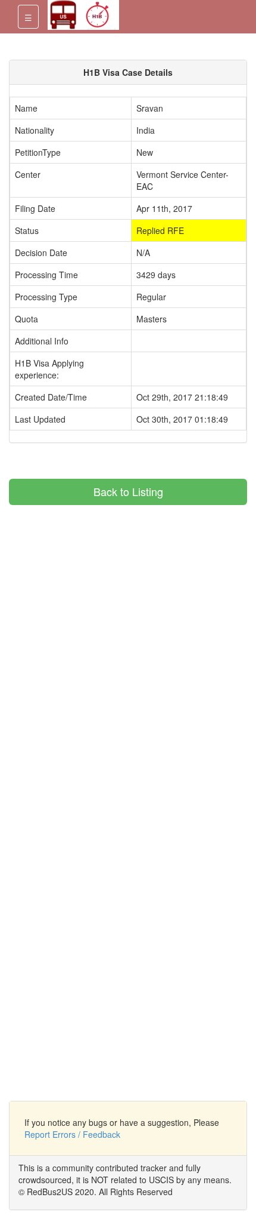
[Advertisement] (109, 588)
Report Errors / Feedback (72, 1134)
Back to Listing (128, 491)
